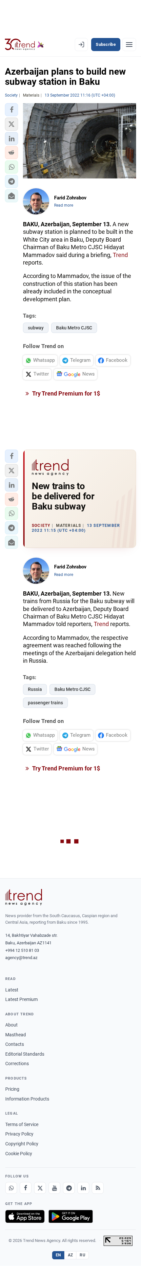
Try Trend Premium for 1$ (65, 393)
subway (36, 327)
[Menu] (129, 44)
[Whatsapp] (11, 1188)
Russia (35, 689)
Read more (63, 205)
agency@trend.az (21, 957)
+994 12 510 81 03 (22, 950)
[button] (11, 109)
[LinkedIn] (83, 1188)
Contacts (14, 1044)
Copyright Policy (21, 1143)
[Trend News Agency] (23, 897)
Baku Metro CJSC (74, 327)
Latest (11, 989)
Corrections (17, 1063)
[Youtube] (54, 1188)
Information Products (27, 1098)
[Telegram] (69, 1188)
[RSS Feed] (98, 1188)
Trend (120, 254)
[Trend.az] (24, 44)
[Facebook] (25, 1188)
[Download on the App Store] (25, 1216)
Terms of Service (21, 1124)
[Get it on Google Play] (71, 1216)
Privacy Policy (19, 1134)
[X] (40, 1188)
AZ (70, 1255)
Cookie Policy (18, 1153)
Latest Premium (21, 999)
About (11, 1024)
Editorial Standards (24, 1054)
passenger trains (45, 702)
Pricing (12, 1089)
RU (82, 1255)
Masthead (15, 1034)
